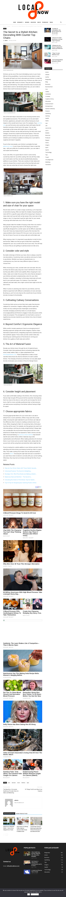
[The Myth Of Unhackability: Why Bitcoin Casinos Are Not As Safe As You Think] (47, 30)
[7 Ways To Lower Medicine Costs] (47, 54)
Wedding (47, 162)
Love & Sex (48, 128)
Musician (47, 135)
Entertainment (49, 104)
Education (33, 22)
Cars (46, 89)
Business (27, 22)
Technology (45, 22)
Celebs (47, 91)
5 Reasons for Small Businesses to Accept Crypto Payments (57, 39)
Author (47, 77)
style (28, 782)
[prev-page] (4, 835)
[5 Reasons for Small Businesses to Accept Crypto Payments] (47, 39)
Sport (46, 147)
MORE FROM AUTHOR (21, 813)
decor (11, 453)
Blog (46, 82)
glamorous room (8, 146)
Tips (46, 155)
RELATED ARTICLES (9, 813)
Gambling (48, 113)
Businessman (49, 86)
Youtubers (48, 164)
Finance (47, 111)
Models (47, 133)
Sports (47, 150)
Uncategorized (49, 159)
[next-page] (7, 835)
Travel (51, 22)
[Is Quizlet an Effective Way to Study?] (27, 872)
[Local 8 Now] (33, 10)
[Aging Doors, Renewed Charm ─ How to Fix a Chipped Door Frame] (9, 821)
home (18, 782)
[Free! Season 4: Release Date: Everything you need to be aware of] (27, 863)
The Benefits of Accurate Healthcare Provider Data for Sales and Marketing (11, 791)
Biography (20, 22)
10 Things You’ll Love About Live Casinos (33, 790)
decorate (14, 782)
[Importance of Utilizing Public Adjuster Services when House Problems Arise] (23, 821)
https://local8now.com (19, 802)
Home (14, 22)
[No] (64, 893)
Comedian (48, 94)
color (9, 782)
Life (46, 125)
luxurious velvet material (26, 434)
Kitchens (23, 782)
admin (6, 40)
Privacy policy (34, 894)
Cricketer (47, 96)
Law (46, 123)
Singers (47, 145)
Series (47, 142)
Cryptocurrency (49, 99)
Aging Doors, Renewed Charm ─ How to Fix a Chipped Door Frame (8, 828)
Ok (28, 894)
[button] (61, 22)
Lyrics (46, 130)
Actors (47, 72)
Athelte (47, 74)
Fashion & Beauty (50, 108)
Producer (47, 138)
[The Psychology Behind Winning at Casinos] (47, 61)
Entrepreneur (49, 106)
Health (39, 22)
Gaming (47, 116)
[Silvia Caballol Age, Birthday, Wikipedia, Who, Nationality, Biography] (27, 853)
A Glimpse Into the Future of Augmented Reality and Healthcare (57, 47)
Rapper (47, 140)
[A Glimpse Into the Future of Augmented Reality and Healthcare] (47, 47)
